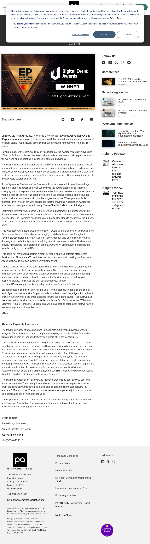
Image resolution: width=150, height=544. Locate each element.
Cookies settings (80, 34)
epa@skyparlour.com (12, 434)
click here (52, 284)
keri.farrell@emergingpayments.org (19, 284)
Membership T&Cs (65, 470)
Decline (128, 34)
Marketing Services (65, 515)
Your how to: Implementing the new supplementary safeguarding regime (120, 200)
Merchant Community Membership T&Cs (73, 479)
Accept (104, 34)
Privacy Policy (116, 18)
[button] (63, 119)
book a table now (41, 300)
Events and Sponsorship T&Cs (71, 488)
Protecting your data (65, 495)
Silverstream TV (24, 257)
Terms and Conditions (66, 456)
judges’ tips (77, 293)
